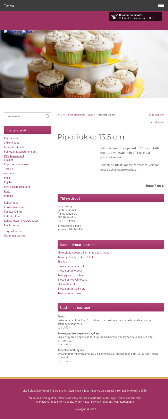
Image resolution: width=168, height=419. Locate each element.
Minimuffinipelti (67, 284)
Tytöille (8, 169)
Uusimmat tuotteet (15, 235)
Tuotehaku (157, 114)
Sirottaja (63, 261)
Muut (7, 178)
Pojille (8, 182)
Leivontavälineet (14, 147)
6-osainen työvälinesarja (72, 279)
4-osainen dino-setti (70, 270)
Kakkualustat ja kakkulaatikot (21, 220)
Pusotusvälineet (13, 211)
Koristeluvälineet (14, 207)
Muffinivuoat (11, 138)
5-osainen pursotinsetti (71, 288)
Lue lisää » (64, 327)
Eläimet (8, 160)
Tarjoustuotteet (13, 231)
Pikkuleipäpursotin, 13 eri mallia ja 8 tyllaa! (84, 252)
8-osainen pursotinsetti (71, 266)
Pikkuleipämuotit (76, 114)
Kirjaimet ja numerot (16, 164)
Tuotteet (9, 5)
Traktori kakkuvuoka (70, 293)
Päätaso (61, 114)
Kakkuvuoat (11, 202)
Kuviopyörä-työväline (71, 275)
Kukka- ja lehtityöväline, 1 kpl (75, 257)
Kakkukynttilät (12, 216)
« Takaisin (157, 122)
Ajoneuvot (10, 173)
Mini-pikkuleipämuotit (17, 187)
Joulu (90, 114)
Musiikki (8, 196)
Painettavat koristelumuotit (20, 151)
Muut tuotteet (12, 225)
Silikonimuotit (12, 142)
